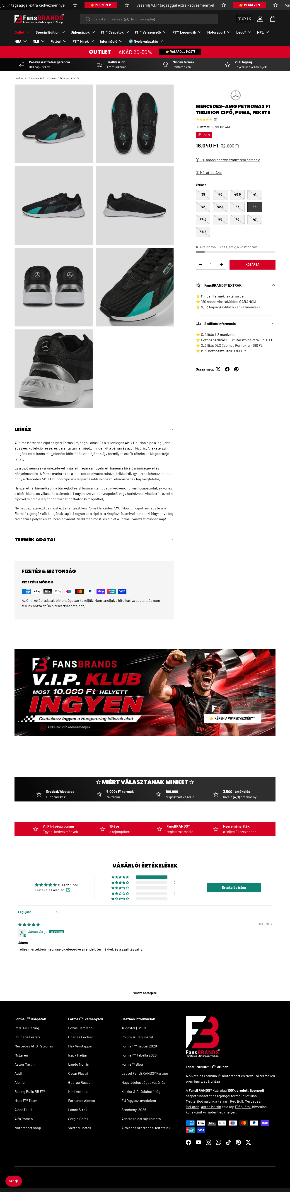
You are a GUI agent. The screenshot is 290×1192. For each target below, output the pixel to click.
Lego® (241, 32)
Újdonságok (80, 32)
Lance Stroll (77, 1109)
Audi (18, 1073)
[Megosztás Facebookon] (227, 369)
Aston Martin (24, 1064)
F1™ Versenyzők (148, 32)
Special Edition (48, 32)
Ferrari (223, 1101)
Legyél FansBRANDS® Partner (144, 1073)
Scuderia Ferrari (27, 1037)
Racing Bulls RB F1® (29, 1091)
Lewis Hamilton (80, 1028)
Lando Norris (78, 1064)
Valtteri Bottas (79, 1128)
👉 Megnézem (101, 5)
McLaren (21, 1055)
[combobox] (149, 19)
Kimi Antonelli (79, 1091)
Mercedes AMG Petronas (33, 1046)
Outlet (19, 32)
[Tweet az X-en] (218, 369)
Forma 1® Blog (132, 1064)
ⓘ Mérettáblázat (209, 172)
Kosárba (252, 264)
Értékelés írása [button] (234, 887)
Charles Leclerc (80, 1037)
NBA (18, 41)
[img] (29, 924)
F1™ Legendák (184, 32)
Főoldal (18, 77)
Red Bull (236, 1101)
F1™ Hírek (80, 41)
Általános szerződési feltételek (146, 1128)
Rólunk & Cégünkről (137, 1037)
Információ (108, 41)
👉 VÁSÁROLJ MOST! (180, 52)
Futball (56, 41)
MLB (36, 41)
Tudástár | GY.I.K (134, 1028)
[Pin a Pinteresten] (236, 369)
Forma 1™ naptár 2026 (139, 1046)
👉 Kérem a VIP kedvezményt (232, 718)
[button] (273, 19)
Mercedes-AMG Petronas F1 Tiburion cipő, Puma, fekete (55, 77)
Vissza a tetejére (145, 993)
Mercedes (252, 1101)
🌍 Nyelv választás (143, 41)
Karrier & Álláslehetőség (140, 1091)
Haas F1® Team (25, 1100)
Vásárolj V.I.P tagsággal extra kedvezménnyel (175, 4)
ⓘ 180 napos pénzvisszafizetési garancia (228, 159)
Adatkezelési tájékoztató (141, 1118)
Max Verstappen (80, 1046)
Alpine (19, 1082)
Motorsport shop (27, 1128)
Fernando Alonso (81, 1100)
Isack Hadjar (77, 1055)
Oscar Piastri (78, 1073)
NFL (260, 32)
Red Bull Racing (26, 1028)
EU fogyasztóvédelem (138, 1100)
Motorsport (216, 32)
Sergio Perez (78, 1118)
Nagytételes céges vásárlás (143, 1082)
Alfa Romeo (23, 1118)
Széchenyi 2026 (133, 1109)
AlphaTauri (23, 1109)
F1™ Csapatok (112, 32)
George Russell (80, 1082)
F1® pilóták (243, 1106)
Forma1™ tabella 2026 (139, 1055)
